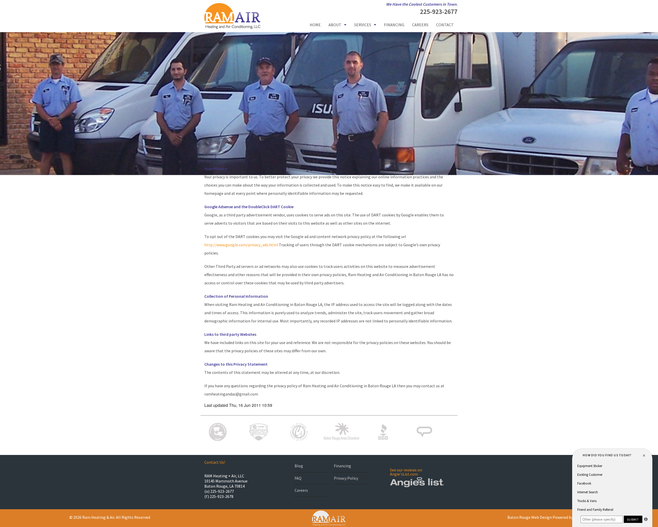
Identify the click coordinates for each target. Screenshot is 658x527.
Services (362, 24)
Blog (299, 465)
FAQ (298, 478)
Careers (420, 24)
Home (315, 24)
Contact (445, 24)
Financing (394, 24)
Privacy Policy (346, 478)
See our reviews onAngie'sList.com (406, 472)
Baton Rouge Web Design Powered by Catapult (548, 517)
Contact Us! (214, 462)
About (334, 24)
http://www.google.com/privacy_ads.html (241, 244)
